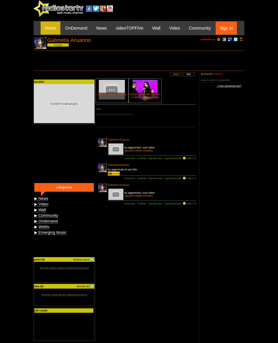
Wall (156, 28)
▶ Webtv (42, 227)
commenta (129, 158)
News (101, 28)
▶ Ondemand (46, 221)
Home (50, 28)
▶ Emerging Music (50, 232)
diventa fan (83, 286)
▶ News (41, 198)
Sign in (226, 28)
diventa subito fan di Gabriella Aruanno (64, 294)
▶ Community (46, 215)
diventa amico (81, 259)
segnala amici (155, 158)
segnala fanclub (172, 158)
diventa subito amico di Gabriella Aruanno (64, 267)
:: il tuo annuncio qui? (229, 85)
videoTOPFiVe (129, 28)
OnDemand (76, 28)
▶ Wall (40, 210)
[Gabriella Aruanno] (40, 48)
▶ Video (41, 204)
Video (174, 28)
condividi (141, 158)
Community (200, 28)
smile (189, 158)
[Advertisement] (139, 61)
